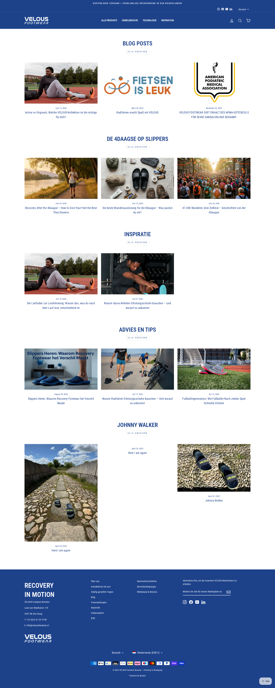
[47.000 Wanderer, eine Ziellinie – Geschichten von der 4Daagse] (213, 178)
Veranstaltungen (99, 602)
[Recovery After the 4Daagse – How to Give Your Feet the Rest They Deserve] (61, 178)
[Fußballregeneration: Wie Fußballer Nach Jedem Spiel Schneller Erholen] (213, 369)
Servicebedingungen (146, 586)
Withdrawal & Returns (147, 592)
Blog (93, 597)
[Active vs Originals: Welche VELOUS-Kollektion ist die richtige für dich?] (61, 83)
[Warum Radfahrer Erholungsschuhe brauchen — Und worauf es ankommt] (137, 369)
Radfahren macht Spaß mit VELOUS (137, 112)
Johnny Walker (214, 500)
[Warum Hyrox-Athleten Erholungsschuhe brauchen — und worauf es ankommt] (137, 273)
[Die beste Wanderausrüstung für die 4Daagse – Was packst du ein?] (137, 178)
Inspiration (167, 20)
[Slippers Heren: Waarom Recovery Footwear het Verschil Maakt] (61, 369)
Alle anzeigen (137, 52)
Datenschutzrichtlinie (147, 581)
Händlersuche (130, 20)
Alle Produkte (109, 20)
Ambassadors (97, 613)
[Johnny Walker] (213, 468)
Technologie (149, 20)
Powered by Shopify (137, 676)
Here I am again (61, 550)
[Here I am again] (61, 493)
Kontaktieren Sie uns (100, 586)
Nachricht (95, 607)
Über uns (95, 581)
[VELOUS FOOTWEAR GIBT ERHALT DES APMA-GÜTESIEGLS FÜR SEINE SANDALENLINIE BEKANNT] (213, 83)
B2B (93, 618)
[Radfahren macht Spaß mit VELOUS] (137, 83)
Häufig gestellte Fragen (102, 592)
